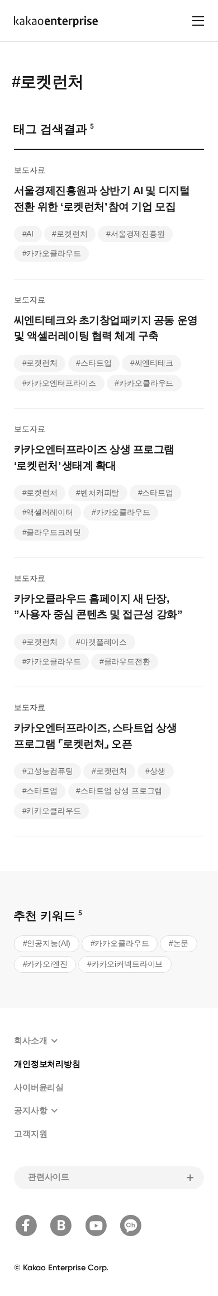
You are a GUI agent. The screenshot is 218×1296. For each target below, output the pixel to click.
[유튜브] (96, 1225)
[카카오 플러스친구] (131, 1225)
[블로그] (61, 1225)
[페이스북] (26, 1225)
